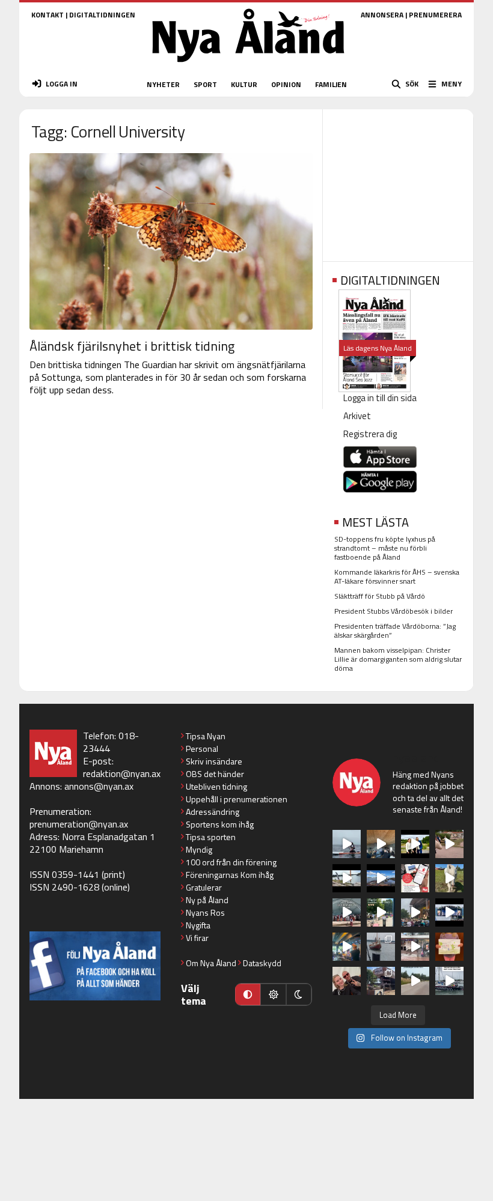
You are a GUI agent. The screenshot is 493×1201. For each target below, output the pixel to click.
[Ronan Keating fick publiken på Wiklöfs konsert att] (415, 912)
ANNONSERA (382, 14)
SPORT (205, 84)
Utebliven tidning (216, 786)
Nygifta (198, 925)
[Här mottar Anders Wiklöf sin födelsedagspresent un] (346, 947)
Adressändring (212, 811)
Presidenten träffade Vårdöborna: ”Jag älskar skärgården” (395, 630)
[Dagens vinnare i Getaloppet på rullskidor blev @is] (415, 981)
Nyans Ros (205, 912)
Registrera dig (370, 434)
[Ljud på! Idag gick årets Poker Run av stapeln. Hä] (449, 981)
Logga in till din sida (380, 398)
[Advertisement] (398, 181)
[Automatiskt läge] (247, 994)
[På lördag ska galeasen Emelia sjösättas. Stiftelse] (381, 981)
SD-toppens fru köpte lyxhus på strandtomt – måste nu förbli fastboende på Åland (384, 548)
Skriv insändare (214, 761)
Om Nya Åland (211, 963)
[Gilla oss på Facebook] (95, 965)
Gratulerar (204, 887)
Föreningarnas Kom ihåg (230, 874)
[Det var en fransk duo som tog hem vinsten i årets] (346, 878)
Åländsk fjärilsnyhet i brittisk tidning (131, 346)
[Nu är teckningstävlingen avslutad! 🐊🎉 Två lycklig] (449, 947)
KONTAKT (47, 14)
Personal (202, 748)
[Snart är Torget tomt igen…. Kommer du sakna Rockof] (381, 912)
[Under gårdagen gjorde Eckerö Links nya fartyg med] (381, 878)
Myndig (199, 849)
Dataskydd (262, 963)
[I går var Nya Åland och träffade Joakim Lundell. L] (346, 981)
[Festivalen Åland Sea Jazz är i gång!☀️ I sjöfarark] (381, 844)
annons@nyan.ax (98, 786)
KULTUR (244, 84)
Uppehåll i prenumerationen (236, 799)
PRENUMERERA (435, 14)
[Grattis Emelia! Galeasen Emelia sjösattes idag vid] (381, 947)
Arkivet (357, 416)
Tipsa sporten (211, 836)
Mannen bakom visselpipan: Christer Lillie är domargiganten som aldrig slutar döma (398, 659)
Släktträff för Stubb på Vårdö (379, 596)
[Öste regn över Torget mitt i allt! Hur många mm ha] (415, 947)
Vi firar (197, 937)
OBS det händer (215, 773)
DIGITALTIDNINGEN (102, 14)
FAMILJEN (331, 84)
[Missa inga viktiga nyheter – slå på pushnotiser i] (415, 878)
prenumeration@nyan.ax (78, 824)
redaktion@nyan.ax (122, 773)
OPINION (286, 84)
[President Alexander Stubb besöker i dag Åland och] (449, 844)
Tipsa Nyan (205, 736)
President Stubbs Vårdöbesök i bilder (393, 611)
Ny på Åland (207, 900)
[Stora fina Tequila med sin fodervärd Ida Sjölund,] (449, 878)
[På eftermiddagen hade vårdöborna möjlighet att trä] (415, 844)
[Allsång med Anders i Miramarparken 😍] (449, 912)
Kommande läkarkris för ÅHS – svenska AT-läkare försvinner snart (396, 576)
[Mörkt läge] (298, 994)
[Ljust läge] (273, 994)
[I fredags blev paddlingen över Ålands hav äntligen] (346, 844)
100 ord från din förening (231, 862)
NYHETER (163, 84)
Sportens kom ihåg (220, 824)
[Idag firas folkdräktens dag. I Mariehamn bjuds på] (346, 912)
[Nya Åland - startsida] (248, 65)
